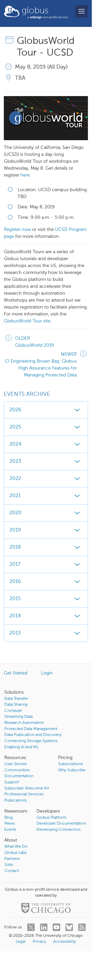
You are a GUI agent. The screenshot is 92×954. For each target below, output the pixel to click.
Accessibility (64, 942)
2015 (15, 598)
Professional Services (24, 794)
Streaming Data (18, 717)
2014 (15, 616)
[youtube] (56, 927)
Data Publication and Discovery (33, 735)
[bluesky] (69, 927)
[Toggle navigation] (81, 11)
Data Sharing (16, 705)
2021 (15, 495)
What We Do (16, 847)
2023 (15, 461)
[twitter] (31, 927)
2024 (15, 444)
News (9, 824)
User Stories (15, 764)
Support (11, 782)
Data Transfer (16, 699)
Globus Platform (51, 818)
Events (10, 830)
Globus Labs (15, 853)
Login (46, 673)
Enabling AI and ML (21, 747)
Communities (17, 770)
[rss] (82, 927)
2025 (15, 427)
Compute (13, 711)
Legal (20, 942)
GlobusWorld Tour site (27, 321)
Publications (15, 800)
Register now (17, 229)
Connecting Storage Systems (31, 741)
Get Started (16, 673)
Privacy (39, 942)
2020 (15, 513)
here (25, 175)
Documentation (18, 776)
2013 (15, 633)
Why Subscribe (71, 770)
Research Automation (24, 723)
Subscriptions (70, 764)
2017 (14, 564)
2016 (15, 581)
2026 (15, 410)
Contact (11, 871)
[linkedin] (43, 927)
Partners (12, 859)
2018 (15, 547)
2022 (15, 478)
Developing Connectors (58, 830)
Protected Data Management (30, 729)
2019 (15, 530)
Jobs (8, 865)
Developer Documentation (61, 824)
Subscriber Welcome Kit (26, 788)
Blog (8, 818)
